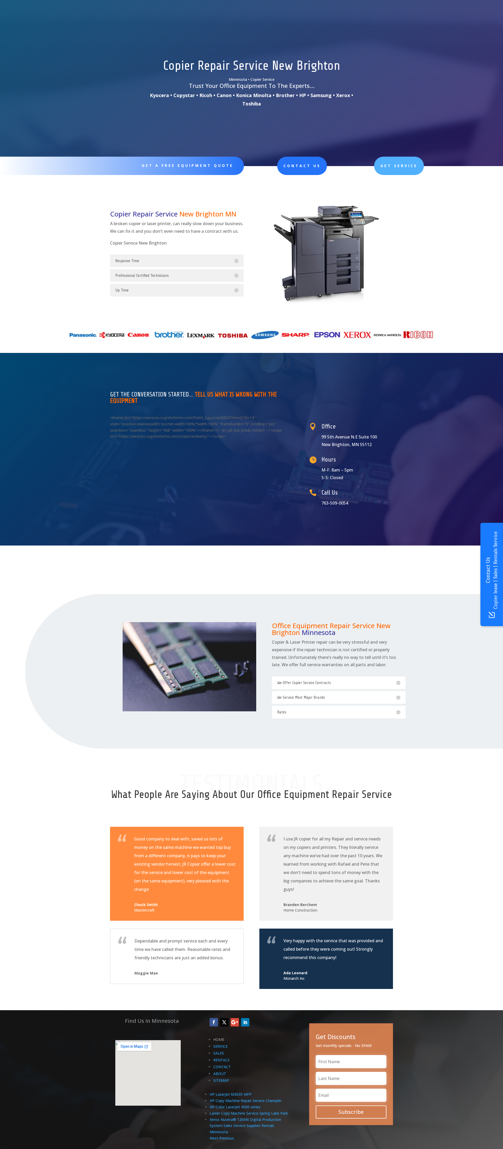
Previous (226, 1138)
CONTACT (222, 1066)
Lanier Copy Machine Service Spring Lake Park (249, 1113)
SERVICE (220, 1046)
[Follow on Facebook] (214, 1022)
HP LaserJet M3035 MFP (231, 1094)
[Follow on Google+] (235, 1022)
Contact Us (302, 165)
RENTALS (221, 1059)
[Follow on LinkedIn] (245, 1022)
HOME (218, 1039)
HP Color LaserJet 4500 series (235, 1106)
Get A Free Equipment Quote (187, 165)
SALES (218, 1053)
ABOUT (219, 1073)
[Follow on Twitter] (224, 1022)
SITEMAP (221, 1080)
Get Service (399, 165)
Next (214, 1138)
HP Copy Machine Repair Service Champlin (245, 1100)
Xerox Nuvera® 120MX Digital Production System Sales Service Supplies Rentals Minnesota (245, 1126)
